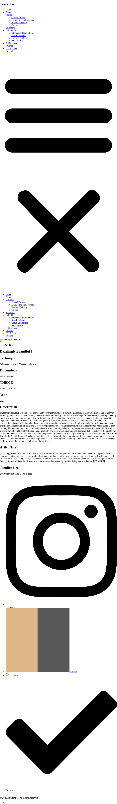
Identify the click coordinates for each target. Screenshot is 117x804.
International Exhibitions (22, 33)
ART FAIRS (17, 40)
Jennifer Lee (7, 4)
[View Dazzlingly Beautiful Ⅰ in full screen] (58, 340)
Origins (14, 25)
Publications (11, 43)
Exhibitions (11, 30)
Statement (10, 28)
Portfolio (10, 15)
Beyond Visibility (19, 22)
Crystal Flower (18, 17)
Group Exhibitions (19, 38)
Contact (9, 51)
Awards (9, 46)
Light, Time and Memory (22, 20)
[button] (58, 173)
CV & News (11, 48)
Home (8, 9)
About (8, 12)
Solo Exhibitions (18, 35)
